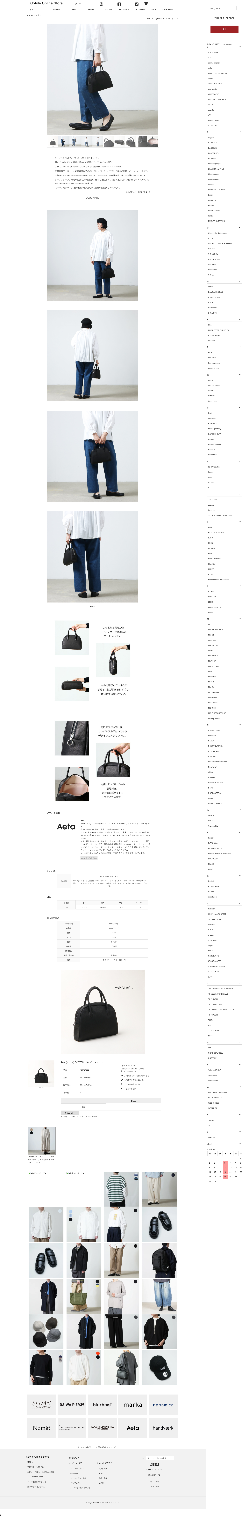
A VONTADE (213, 52)
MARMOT (212, 661)
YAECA (211, 1120)
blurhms (211, 184)
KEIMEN (211, 548)
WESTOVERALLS (215, 1097)
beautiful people (214, 163)
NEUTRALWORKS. (215, 746)
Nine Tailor (212, 767)
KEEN (210, 543)
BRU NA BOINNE (215, 210)
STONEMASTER (214, 961)
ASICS (210, 104)
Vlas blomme (213, 1080)
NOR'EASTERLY (214, 793)
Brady (210, 195)
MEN (74, 9)
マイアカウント (77, 1483)
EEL (209, 325)
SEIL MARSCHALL (215, 919)
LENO (210, 602)
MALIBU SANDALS (215, 629)
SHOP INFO (139, 9)
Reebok (211, 881)
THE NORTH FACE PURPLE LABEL (222, 1009)
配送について (104, 1473)
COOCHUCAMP (214, 259)
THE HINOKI (213, 999)
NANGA (211, 740)
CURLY (211, 275)
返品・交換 (103, 1478)
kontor (210, 574)
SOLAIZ (211, 950)
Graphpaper (212, 401)
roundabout (212, 897)
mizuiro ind (212, 697)
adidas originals (214, 63)
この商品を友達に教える (134, 1080)
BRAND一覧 (124, 9)
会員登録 (74, 1473)
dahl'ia (210, 286)
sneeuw (211, 935)
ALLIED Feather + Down (217, 73)
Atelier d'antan (213, 120)
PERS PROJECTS (215, 848)
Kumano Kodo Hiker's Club (218, 579)
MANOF (211, 635)
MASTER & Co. (214, 666)
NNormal (211, 777)
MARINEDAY (213, 645)
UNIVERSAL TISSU (215, 1053)
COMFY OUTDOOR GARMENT (220, 243)
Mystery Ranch (214, 718)
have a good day (214, 428)
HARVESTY (212, 423)
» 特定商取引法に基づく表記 (132, 1068)
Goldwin (211, 390)
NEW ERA (212, 756)
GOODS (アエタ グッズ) (107, 1447)
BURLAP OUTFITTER (216, 221)
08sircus (211, 1137)
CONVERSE (213, 254)
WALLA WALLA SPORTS (217, 1092)
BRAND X (212, 200)
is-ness (211, 482)
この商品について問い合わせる (136, 1075)
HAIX (210, 413)
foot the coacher (214, 363)
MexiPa (211, 681)
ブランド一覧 (154, 1481)
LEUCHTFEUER (214, 607)
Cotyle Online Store (94, 1503)
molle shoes (212, 702)
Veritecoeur (212, 1075)
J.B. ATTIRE (212, 499)
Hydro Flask (212, 454)
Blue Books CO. (214, 179)
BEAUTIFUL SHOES (216, 169)
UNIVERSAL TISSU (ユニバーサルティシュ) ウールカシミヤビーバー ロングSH (41, 1159)
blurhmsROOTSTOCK (216, 189)
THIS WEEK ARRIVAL (224, 18)
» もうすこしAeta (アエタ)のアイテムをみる (79, 1116)
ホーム (80, 1447)
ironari (210, 472)
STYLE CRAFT (214, 971)
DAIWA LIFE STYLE (215, 292)
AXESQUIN (212, 125)
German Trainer (214, 385)
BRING (211, 205)
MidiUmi (211, 687)
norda (210, 798)
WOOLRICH (212, 1108)
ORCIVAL (212, 820)
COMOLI (211, 248)
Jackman (211, 505)
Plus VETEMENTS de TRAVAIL (220, 853)
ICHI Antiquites (214, 467)
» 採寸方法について (129, 1065)
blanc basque (213, 174)
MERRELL (212, 676)
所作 (210, 976)
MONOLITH (212, 708)
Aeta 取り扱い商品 (89, 857)
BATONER (212, 158)
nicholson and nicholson (217, 761)
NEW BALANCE (214, 751)
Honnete (211, 449)
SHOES (91, 9)
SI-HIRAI (211, 924)
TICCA (210, 1020)
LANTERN (212, 596)
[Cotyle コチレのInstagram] (94, 4)
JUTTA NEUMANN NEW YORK (220, 515)
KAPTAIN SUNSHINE (216, 532)
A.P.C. (210, 57)
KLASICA (211, 564)
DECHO (211, 302)
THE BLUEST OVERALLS (218, 994)
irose (210, 477)
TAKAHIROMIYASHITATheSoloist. (221, 988)
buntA (210, 216)
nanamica (212, 735)
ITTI (209, 487)
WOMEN (56, 9)
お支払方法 (103, 1468)
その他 (101, 1483)
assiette (211, 110)
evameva (211, 340)
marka (210, 650)
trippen (211, 1035)
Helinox (211, 439)
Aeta (210, 68)
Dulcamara (212, 307)
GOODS (108, 9)
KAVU (210, 537)
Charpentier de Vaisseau (217, 233)
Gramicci (211, 395)
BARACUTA (212, 142)
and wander (212, 89)
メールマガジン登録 (78, 1478)
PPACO (211, 864)
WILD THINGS (213, 1103)
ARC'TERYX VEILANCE (217, 99)
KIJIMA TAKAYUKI (215, 558)
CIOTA (210, 238)
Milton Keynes (213, 692)
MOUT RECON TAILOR (217, 713)
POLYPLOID (213, 858)
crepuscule (212, 269)
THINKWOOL (213, 1015)
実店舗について (154, 1474)
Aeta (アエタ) (33, 15)
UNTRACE (212, 1058)
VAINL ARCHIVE (214, 1070)
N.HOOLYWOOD (214, 730)
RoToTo (211, 891)
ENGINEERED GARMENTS (218, 330)
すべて (32, 9)
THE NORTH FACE (215, 1004)
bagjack (211, 137)
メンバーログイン (77, 1468)
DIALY (153, 9)
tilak (209, 1025)
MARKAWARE (213, 655)
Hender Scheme (214, 444)
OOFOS (211, 815)
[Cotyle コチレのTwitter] (130, 4)
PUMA (210, 869)
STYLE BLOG (167, 9)
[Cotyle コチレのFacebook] (112, 4)
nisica (210, 772)
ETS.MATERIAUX (215, 335)
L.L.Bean (211, 591)
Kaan (210, 527)
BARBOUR (212, 148)
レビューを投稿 (130, 1088)
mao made (212, 640)
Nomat (210, 788)
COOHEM (212, 264)
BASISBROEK (213, 153)
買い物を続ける (130, 1071)
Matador (211, 671)
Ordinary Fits (213, 826)
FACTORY (212, 357)
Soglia (210, 945)
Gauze (210, 380)
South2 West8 (213, 956)
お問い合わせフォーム (36, 1486)
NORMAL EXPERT (215, 803)
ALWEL (211, 78)
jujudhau (211, 510)
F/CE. (210, 352)
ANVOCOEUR (213, 94)
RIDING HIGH (213, 886)
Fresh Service (213, 368)
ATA (209, 115)
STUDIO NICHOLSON (216, 966)
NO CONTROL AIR (215, 782)
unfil (209, 1047)
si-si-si (210, 929)
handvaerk (212, 418)
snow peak (212, 940)
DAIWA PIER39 (214, 297)
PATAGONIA (212, 843)
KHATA (211, 553)
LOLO (210, 612)
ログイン (77, 3)
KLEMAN (211, 569)
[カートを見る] (146, 4)
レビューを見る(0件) (132, 1084)
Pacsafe (211, 838)
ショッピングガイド (104, 1463)
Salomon (211, 908)
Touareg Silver (213, 1030)
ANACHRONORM (215, 83)
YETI (210, 1125)
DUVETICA (212, 313)
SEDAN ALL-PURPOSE (217, 914)
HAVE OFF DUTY (214, 434)
